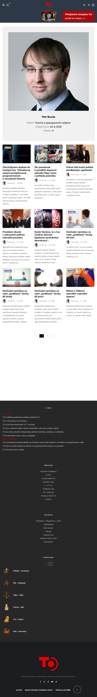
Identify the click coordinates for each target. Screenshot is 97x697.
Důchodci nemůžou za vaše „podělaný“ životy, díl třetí (79, 234)
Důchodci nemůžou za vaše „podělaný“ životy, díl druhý (16, 293)
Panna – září (18, 607)
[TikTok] (56, 682)
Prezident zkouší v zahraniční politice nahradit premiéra (14, 234)
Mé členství (48, 528)
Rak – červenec (19, 631)
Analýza (40, 147)
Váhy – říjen (18, 595)
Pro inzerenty (48, 492)
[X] (44, 682)
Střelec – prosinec (21, 571)
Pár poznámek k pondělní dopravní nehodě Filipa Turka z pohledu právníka (45, 171)
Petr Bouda (48, 116)
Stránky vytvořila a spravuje (57, 676)
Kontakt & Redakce (49, 471)
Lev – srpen (18, 619)
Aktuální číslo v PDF (48, 538)
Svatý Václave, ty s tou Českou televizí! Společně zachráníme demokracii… (47, 236)
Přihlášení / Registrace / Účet (48, 521)
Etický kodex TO (48, 478)
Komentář (40, 212)
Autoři (48, 475)
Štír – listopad (19, 583)
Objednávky (48, 524)
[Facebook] (40, 682)
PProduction (71, 676)
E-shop (19, 690)
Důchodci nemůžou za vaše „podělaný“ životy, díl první (47, 293)
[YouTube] (52, 682)
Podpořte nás (48, 489)
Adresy (48, 531)
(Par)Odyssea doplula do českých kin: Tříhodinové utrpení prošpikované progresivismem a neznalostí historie (16, 173)
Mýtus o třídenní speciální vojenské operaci (76, 293)
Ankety (48, 499)
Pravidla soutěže (63, 690)
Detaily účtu (49, 535)
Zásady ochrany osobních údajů (39, 690)
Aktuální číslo (48, 482)
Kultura (7, 147)
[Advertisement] (48, 376)
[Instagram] (48, 682)
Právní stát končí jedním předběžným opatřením (79, 169)
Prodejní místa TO (48, 496)
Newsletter (48, 542)
